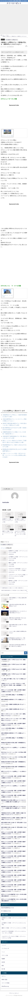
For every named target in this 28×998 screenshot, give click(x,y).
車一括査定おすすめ (6, 910)
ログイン (4, 976)
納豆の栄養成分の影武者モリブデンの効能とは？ (12, 699)
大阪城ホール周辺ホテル (12, 39)
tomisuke (5, 502)
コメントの (5, 982)
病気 (3, 965)
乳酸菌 (3, 958)
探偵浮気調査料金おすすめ (7, 907)
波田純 (2, 734)
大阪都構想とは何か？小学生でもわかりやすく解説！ (13, 659)
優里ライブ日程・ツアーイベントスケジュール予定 (14, 927)
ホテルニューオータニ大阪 (7, 135)
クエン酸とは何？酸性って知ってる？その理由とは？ (13, 678)
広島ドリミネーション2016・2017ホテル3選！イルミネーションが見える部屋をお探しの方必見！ (14, 455)
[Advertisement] (14, 19)
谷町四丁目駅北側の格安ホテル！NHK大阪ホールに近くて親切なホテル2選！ (14, 590)
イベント (2, 39)
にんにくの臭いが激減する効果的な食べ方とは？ (12, 704)
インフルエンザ (5, 948)
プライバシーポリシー (14, 993)
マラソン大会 (5, 955)
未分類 (3, 962)
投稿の (4, 979)
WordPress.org (5, 986)
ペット (3, 951)
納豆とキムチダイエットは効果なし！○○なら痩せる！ (14, 747)
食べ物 (3, 968)
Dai (3, 680)
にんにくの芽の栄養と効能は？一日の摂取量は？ (12, 694)
